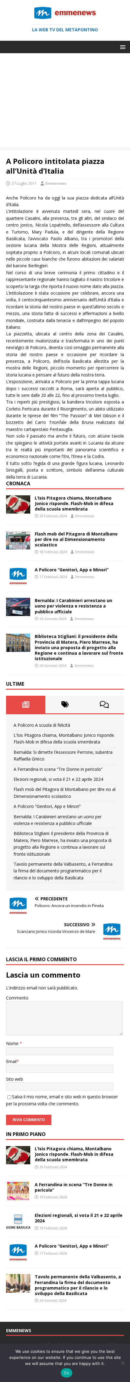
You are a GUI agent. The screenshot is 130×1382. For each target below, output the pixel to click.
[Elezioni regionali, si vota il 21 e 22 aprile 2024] (18, 1227)
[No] (122, 1363)
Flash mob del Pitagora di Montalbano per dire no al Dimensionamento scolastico (76, 539)
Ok (66, 1372)
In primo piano (26, 1134)
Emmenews (56, 183)
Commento (17, 998)
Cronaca (18, 483)
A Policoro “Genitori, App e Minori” (72, 570)
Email (11, 1061)
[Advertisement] (65, 101)
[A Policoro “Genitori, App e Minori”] (18, 582)
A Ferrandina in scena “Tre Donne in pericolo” (58, 769)
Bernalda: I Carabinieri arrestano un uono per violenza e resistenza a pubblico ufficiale (73, 605)
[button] (121, 46)
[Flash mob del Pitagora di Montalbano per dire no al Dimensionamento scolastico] (18, 546)
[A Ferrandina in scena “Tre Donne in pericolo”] (18, 1197)
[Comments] (104, 704)
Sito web (14, 1079)
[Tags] (65, 704)
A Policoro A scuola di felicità (42, 725)
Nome (13, 1043)
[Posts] (25, 704)
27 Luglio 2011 (24, 183)
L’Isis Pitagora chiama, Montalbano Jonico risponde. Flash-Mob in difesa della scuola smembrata (74, 503)
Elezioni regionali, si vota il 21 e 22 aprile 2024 (58, 779)
